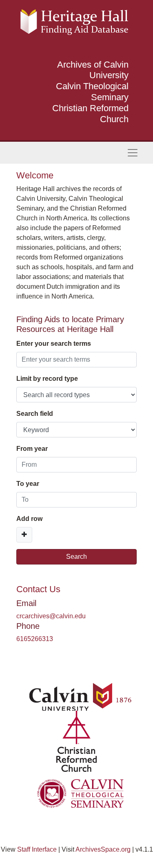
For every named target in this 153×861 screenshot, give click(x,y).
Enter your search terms (53, 343)
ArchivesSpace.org (103, 849)
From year (32, 448)
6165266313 (34, 638)
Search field (34, 413)
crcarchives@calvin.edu (51, 616)
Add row (29, 518)
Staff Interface (37, 849)
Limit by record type (47, 378)
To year (27, 483)
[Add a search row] (24, 535)
